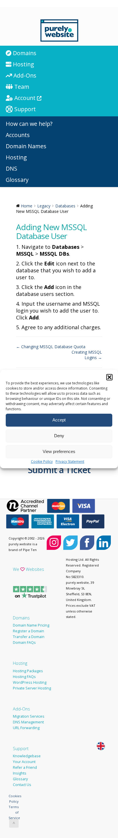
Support (21, 748)
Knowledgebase (27, 756)
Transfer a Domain (28, 636)
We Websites (28, 569)
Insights (19, 773)
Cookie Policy (42, 461)
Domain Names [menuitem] (26, 146)
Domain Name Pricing (31, 625)
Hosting (20, 663)
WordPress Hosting (29, 682)
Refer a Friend (25, 767)
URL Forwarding (26, 727)
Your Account (24, 761)
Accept (59, 419)
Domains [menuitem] (23, 53)
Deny (59, 435)
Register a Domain (28, 631)
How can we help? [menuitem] (29, 124)
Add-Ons (21, 709)
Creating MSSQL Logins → (87, 354)
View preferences (59, 451)
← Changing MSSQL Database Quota (50, 346)
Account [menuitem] (25, 98)
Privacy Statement (70, 461)
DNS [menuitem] (11, 168)
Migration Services (28, 716)
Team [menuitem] (21, 86)
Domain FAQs (24, 642)
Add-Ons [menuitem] (24, 75)
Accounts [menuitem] (18, 135)
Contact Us (22, 784)
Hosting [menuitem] (22, 64)
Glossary (20, 779)
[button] (109, 377)
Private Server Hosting (32, 688)
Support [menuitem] (24, 109)
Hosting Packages (28, 671)
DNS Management (28, 722)
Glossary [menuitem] (17, 180)
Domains (21, 618)
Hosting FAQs (24, 676)
